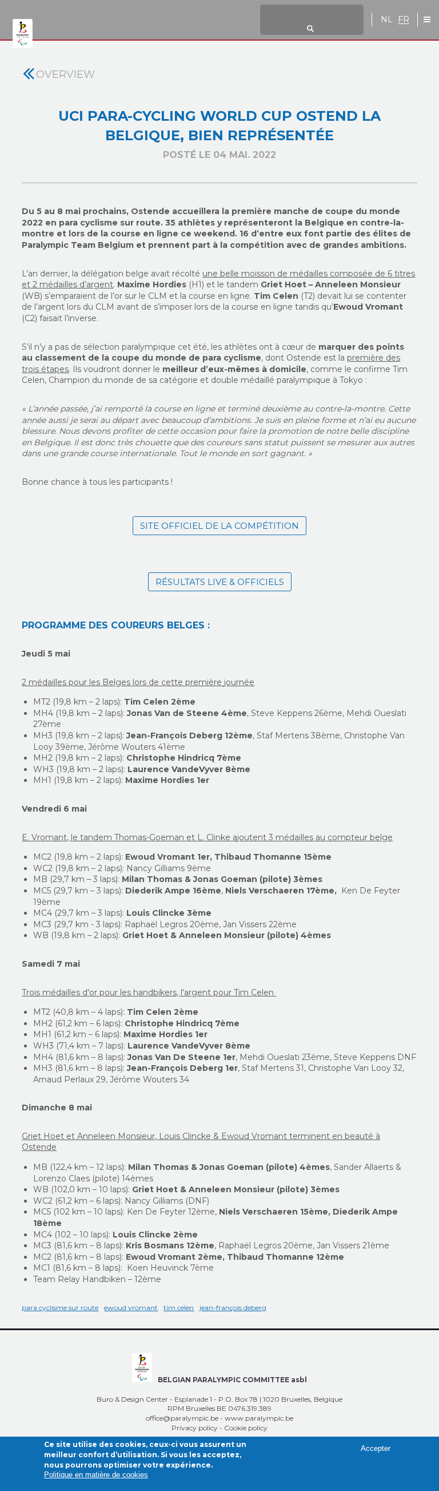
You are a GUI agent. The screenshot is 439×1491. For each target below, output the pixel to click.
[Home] (22, 34)
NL (387, 19)
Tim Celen (178, 1307)
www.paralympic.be (259, 1418)
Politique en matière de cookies (96, 1474)
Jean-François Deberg (232, 1307)
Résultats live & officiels (219, 581)
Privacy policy (194, 1427)
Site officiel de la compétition (219, 525)
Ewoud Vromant (131, 1307)
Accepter (375, 1448)
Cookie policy (246, 1427)
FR (403, 19)
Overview (65, 74)
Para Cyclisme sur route (60, 1307)
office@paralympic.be (182, 1418)
